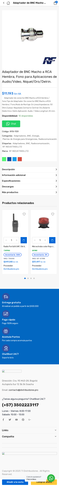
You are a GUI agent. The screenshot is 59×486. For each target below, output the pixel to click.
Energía (35, 136)
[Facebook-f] (3, 419)
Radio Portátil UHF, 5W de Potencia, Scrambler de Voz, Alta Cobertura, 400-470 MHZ (15, 246)
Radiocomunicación (47, 139)
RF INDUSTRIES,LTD (12, 147)
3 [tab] (31, 278)
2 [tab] (28, 278)
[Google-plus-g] (29, 419)
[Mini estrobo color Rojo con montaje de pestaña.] (43, 222)
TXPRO (7, 250)
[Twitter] (10, 419)
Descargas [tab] (8, 186)
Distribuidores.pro (11, 269)
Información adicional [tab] (14, 175)
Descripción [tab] (8, 169)
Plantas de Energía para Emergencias (19, 139)
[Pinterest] (23, 419)
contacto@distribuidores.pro (23, 390)
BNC (29, 136)
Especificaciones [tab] (11, 181)
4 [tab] (34, 278)
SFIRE (34, 250)
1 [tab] (25, 278)
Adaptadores (20, 136)
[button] (51, 3)
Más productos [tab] (10, 192)
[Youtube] (16, 419)
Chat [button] (13, 123)
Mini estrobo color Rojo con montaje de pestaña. (43, 246)
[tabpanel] (15, 242)
